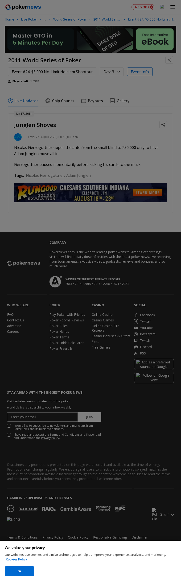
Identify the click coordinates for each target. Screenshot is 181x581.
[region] (90, 561)
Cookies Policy (16, 559)
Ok (19, 571)
